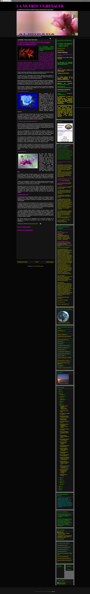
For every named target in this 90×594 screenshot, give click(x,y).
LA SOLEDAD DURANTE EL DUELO (64, 430)
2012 (60, 393)
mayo (61, 477)
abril (61, 479)
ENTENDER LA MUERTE (62, 347)
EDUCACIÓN (59, 343)
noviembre (62, 396)
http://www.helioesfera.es (62, 551)
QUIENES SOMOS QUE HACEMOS (64, 357)
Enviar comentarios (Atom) (38, 266)
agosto (61, 401)
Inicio (37, 262)
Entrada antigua (49, 262)
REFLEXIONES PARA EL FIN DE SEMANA (64, 440)
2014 (60, 389)
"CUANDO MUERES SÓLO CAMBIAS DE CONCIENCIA (64, 449)
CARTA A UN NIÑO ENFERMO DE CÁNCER (63, 442)
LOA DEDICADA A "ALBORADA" (63, 351)
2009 (60, 489)
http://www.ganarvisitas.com (62, 549)
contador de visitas (61, 583)
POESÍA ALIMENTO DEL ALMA (63, 353)
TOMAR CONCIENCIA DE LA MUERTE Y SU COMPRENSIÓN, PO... (65, 467)
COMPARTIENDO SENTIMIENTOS (64, 336)
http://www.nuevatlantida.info (62, 556)
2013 (60, 391)
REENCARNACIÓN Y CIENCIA (63, 360)
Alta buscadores (69, 569)
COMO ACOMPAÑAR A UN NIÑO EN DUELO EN (64, 432)
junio (61, 404)
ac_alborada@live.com (64, 304)
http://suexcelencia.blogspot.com (63, 547)
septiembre (62, 399)
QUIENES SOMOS (61, 355)
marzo (61, 480)
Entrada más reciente (22, 262)
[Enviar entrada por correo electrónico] (40, 223)
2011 (60, 486)
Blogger (53, 591)
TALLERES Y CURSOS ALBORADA (64, 367)
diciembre (62, 394)
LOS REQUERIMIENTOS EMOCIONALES (64, 446)
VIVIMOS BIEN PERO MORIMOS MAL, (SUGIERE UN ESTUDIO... (64, 471)
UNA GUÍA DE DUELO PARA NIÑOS (64, 453)
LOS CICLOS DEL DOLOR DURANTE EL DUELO (64, 436)
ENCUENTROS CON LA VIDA (63, 345)
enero (61, 484)
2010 (60, 488)
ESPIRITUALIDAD (60, 349)
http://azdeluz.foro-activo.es (62, 545)
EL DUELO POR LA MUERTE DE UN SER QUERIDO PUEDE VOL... (64, 463)
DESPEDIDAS (60, 341)
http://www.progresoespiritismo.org (64, 558)
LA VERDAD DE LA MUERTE (63, 475)
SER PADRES (60, 365)
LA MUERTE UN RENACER (40, 6)
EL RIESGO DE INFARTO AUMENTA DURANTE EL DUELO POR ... (64, 458)
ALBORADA (61, 532)
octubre (61, 397)
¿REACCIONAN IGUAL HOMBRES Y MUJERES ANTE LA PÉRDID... (64, 426)
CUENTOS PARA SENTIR (62, 339)
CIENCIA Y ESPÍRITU (61, 334)
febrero (61, 482)
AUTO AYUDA (60, 330)
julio (61, 402)
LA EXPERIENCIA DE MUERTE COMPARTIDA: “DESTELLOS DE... (64, 407)
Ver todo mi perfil (60, 539)
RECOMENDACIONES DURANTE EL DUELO (64, 417)
